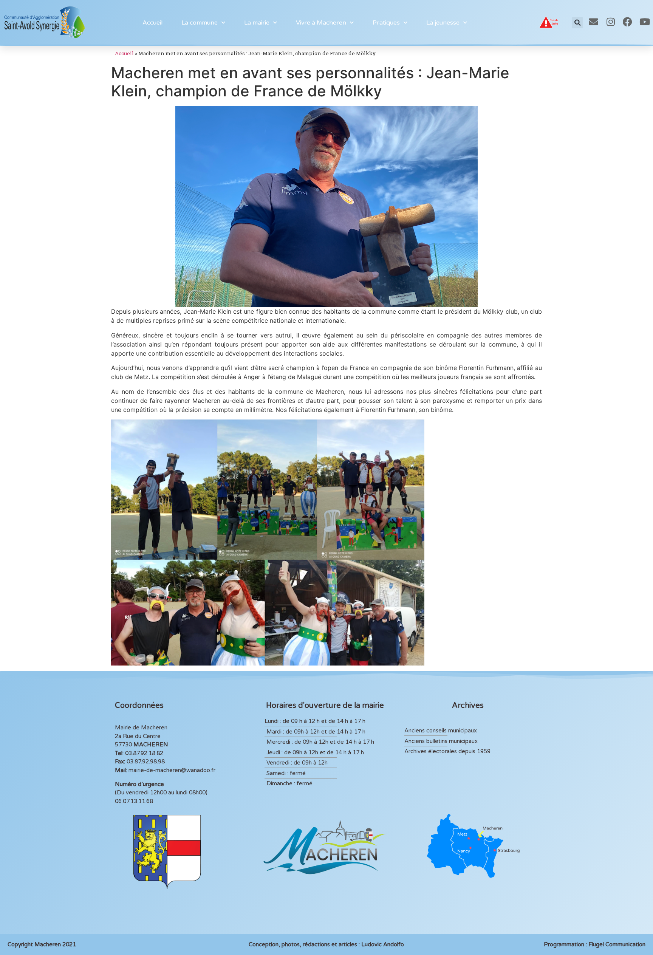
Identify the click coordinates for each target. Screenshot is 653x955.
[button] (577, 22)
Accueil (152, 22)
